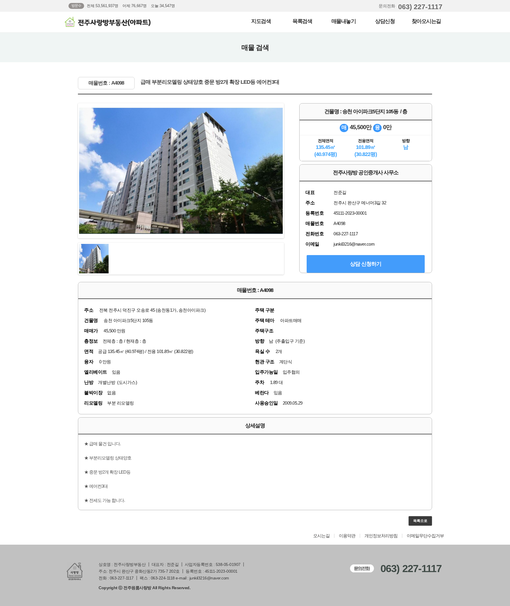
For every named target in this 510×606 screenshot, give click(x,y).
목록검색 (302, 21)
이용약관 (347, 536)
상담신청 (385, 21)
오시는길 (321, 536)
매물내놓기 (343, 21)
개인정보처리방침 (381, 536)
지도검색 (261, 21)
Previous (70, 171)
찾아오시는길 (426, 21)
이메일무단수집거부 (425, 536)
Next (292, 171)
